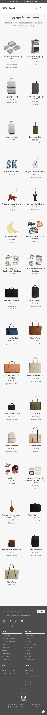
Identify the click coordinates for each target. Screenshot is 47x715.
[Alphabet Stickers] (12, 160)
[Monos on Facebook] (10, 622)
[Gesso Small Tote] (12, 402)
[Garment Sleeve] (12, 289)
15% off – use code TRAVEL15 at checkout (24, 1)
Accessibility (34, 707)
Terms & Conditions (32, 685)
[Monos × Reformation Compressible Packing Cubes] (35, 467)
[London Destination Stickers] (35, 225)
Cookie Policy (36, 705)
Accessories (6, 653)
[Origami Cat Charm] (35, 193)
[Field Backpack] (35, 538)
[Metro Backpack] (35, 289)
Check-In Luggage (8, 641)
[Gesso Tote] (35, 402)
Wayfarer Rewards (8, 670)
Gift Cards (5, 656)
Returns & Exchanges (32, 676)
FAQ (26, 673)
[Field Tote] (12, 571)
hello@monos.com (15, 626)
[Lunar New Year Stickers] (12, 467)
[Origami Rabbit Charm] (35, 160)
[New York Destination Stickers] (35, 257)
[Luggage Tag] (35, 126)
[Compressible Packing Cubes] (12, 45)
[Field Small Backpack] (12, 538)
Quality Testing (30, 644)
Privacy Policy (24, 705)
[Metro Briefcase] (35, 504)
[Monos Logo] (8, 7)
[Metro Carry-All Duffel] (12, 364)
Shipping (28, 682)
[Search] (32, 9)
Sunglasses (6, 647)
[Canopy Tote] (35, 434)
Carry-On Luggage (8, 638)
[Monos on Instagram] (4, 622)
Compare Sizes (7, 659)
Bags (3, 644)
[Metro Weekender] (35, 364)
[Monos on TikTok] (16, 622)
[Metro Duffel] (12, 327)
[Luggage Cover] (12, 126)
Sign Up (41, 611)
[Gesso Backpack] (12, 434)
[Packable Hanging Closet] (35, 45)
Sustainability (30, 647)
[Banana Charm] (12, 225)
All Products (6, 635)
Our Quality (29, 641)
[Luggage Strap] (12, 85)
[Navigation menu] (44, 8)
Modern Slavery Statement (19, 707)
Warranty (28, 679)
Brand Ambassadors (9, 673)
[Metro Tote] (35, 327)
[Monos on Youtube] (22, 622)
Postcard (28, 656)
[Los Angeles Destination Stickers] (12, 257)
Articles (28, 653)
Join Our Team (30, 659)
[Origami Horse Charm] (12, 193)
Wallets (4, 650)
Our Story (28, 638)
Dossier (27, 650)
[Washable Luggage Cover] (35, 85)
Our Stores (29, 635)
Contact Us (29, 670)
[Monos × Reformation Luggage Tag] (12, 504)
